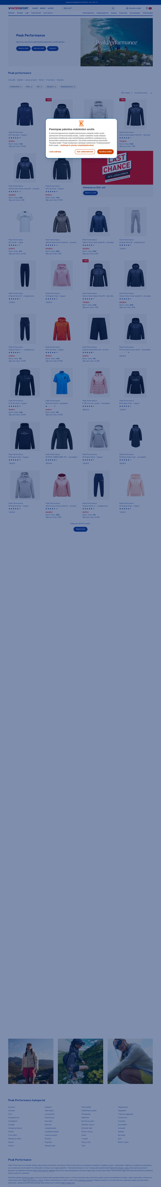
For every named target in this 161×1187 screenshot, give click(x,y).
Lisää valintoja (55, 152)
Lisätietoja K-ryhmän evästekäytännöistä (76, 145)
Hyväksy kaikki (105, 152)
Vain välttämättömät (85, 152)
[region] (81, 138)
